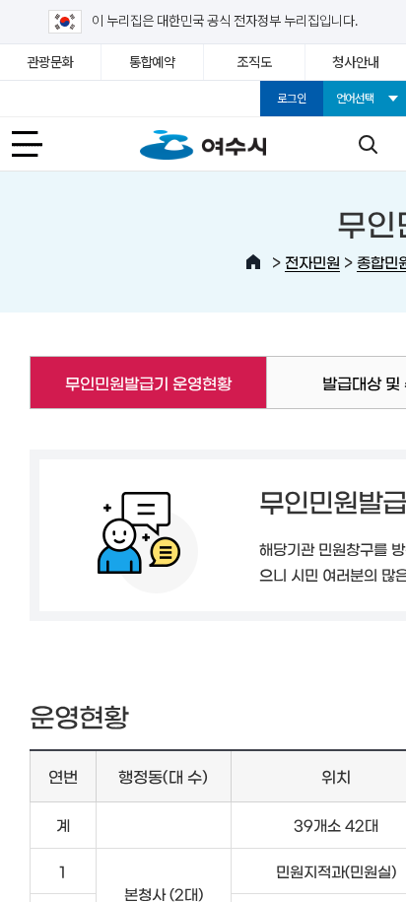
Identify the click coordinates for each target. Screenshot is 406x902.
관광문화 (51, 62)
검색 (367, 144)
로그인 (291, 98)
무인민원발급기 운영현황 (131, 382)
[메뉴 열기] (38, 144)
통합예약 (152, 62)
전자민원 (312, 261)
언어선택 (355, 98)
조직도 (254, 62)
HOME (253, 262)
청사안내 (355, 62)
